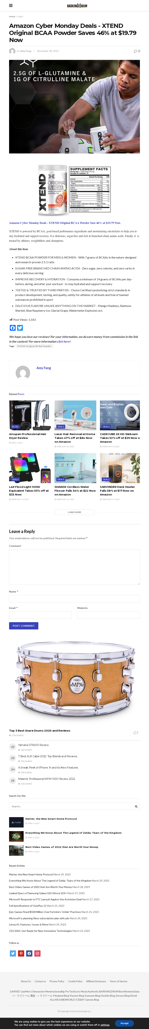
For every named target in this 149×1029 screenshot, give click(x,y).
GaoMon (25, 991)
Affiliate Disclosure (96, 981)
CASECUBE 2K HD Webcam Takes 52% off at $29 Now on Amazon (121, 437)
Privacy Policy (57, 981)
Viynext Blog (77, 995)
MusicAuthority (90, 991)
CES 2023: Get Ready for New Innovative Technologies (40, 930)
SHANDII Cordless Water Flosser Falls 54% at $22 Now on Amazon (75, 490)
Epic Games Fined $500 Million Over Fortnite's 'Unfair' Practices (45, 911)
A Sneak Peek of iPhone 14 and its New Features (48, 767)
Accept (124, 1023)
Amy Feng (25, 51)
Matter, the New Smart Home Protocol (51, 818)
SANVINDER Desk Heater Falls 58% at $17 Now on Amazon (117, 490)
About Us (26, 981)
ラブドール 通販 (26, 995)
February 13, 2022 (111, 446)
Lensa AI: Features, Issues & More (28, 924)
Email (13, 608)
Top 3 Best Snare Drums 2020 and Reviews (39, 730)
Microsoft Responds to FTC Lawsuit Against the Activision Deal (45, 899)
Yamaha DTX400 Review (33, 745)
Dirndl (133, 995)
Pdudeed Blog (61, 995)
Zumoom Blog (92, 995)
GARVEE (15, 991)
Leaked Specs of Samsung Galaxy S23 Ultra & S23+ (38, 893)
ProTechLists (72, 991)
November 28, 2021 (48, 51)
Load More (74, 512)
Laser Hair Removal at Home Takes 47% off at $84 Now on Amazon (75, 437)
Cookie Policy (75, 981)
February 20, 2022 (65, 446)
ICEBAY (79, 999)
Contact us (40, 981)
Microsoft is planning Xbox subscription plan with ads (39, 918)
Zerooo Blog (123, 995)
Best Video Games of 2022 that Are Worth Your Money (61, 847)
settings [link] (105, 1025)
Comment (15, 545)
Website (82, 607)
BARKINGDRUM (108, 991)
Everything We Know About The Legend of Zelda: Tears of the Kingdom (73, 832)
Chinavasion (38, 991)
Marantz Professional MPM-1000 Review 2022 (46, 779)
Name (14, 591)
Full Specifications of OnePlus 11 (27, 905)
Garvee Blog (92, 999)
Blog (15, 426)
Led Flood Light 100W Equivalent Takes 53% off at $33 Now (29, 490)
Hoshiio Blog (108, 995)
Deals (20, 16)
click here (63, 341)
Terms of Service (118, 981)
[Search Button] (136, 806)
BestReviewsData (129, 991)
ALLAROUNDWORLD (62, 999)
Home (12, 16)
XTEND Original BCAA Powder (34, 346)
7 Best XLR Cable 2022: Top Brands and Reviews (47, 756)
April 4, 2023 (17, 443)
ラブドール (46, 995)
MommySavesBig (55, 991)
